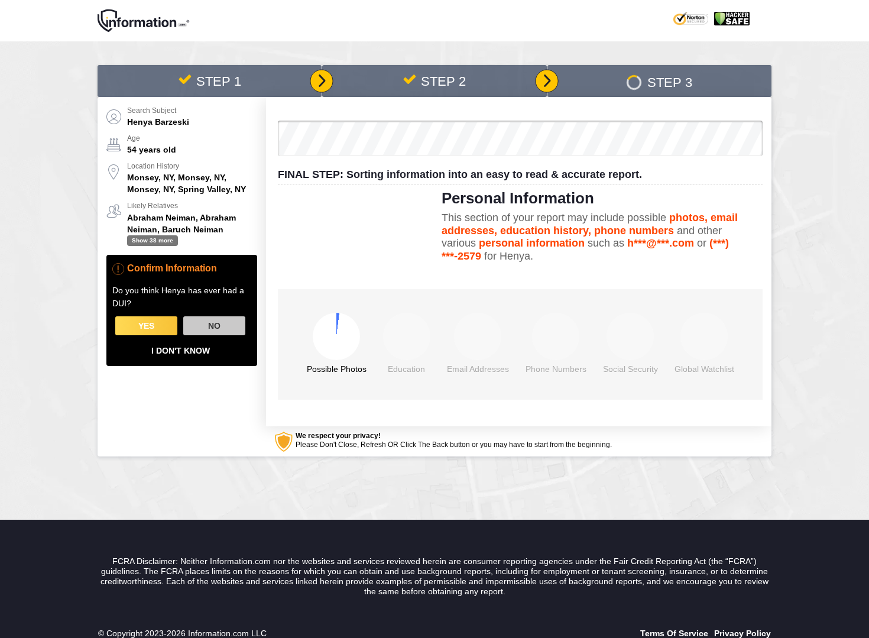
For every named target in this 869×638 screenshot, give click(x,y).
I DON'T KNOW (180, 350)
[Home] (143, 21)
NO (214, 326)
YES (146, 326)
